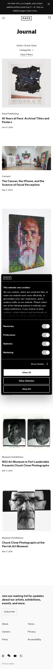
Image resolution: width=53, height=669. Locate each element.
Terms (31, 624)
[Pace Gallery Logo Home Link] (26, 18)
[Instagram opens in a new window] (3, 656)
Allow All (26, 372)
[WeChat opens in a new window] (8, 656)
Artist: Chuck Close (26, 45)
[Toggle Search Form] (49, 17)
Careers (6, 631)
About (5, 624)
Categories (25, 50)
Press (5, 639)
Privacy (32, 631)
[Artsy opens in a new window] (21, 656)
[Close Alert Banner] (48, 4)
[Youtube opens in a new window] (15, 656)
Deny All (26, 389)
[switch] (46, 335)
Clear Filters (26, 54)
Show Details (37, 364)
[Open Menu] (3, 18)
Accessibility (34, 639)
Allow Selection (26, 381)
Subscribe (9, 611)
